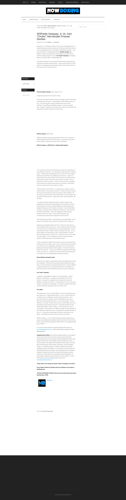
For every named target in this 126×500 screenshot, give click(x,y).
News (51, 411)
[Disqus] (56, 436)
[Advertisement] (56, 80)
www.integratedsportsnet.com (44, 329)
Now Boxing (63, 11)
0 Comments (56, 42)
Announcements (46, 411)
